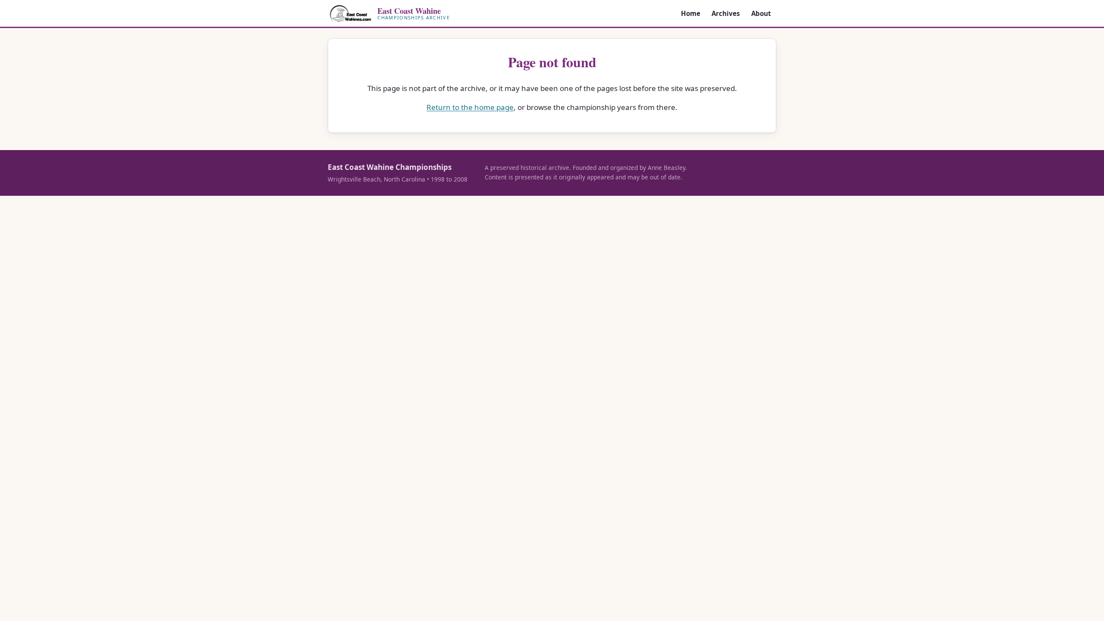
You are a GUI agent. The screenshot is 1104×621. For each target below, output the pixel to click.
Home (690, 13)
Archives (726, 13)
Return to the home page (470, 107)
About (761, 13)
